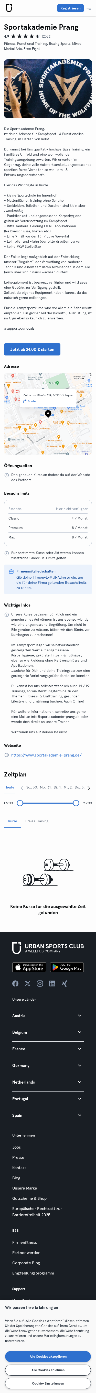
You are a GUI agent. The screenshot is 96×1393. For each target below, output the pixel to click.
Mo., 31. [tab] (45, 787)
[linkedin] (52, 983)
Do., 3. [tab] (79, 787)
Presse (18, 1157)
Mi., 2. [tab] (68, 787)
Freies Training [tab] (36, 821)
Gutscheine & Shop (29, 1198)
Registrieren (70, 8)
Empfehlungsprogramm (33, 1273)
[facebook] (15, 983)
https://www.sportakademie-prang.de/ (46, 755)
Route (32, 401)
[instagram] (40, 983)
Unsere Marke (24, 1188)
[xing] (64, 983)
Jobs (16, 1147)
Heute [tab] (9, 787)
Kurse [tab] (12, 821)
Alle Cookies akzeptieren (48, 1356)
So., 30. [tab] (32, 787)
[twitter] (28, 983)
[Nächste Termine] (89, 788)
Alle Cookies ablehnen (48, 1370)
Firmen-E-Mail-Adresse (51, 577)
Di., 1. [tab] (57, 787)
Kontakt (19, 1167)
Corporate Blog (26, 1262)
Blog (16, 1177)
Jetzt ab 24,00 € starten (32, 349)
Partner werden (26, 1252)
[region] (48, 1346)
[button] (48, 1015)
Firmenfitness (24, 1242)
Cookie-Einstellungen (48, 1383)
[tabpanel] (48, 875)
